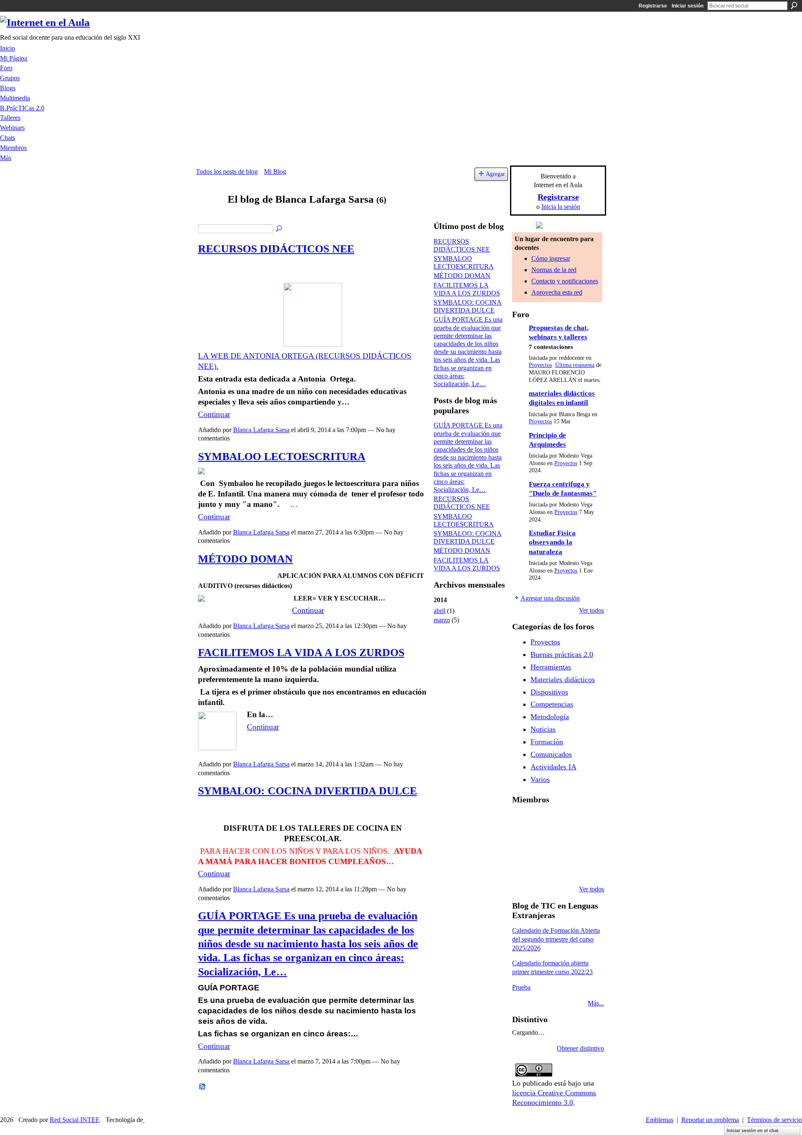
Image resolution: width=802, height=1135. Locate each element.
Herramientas (550, 667)
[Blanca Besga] (586, 844)
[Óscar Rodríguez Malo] (586, 822)
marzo (442, 619)
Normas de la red (553, 269)
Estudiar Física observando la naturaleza (552, 542)
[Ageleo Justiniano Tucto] (543, 822)
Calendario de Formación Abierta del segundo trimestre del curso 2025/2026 (556, 939)
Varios (540, 779)
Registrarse (653, 6)
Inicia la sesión (560, 206)
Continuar (214, 414)
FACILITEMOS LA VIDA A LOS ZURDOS (301, 652)
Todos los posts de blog (227, 171)
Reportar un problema (710, 1119)
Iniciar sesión (687, 6)
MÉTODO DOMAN (245, 559)
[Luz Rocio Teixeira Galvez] (522, 867)
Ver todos (591, 610)
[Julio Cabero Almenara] (565, 867)
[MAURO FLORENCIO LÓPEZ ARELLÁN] (522, 822)
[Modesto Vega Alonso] (522, 844)
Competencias (551, 704)
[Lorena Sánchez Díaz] (543, 844)
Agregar (495, 174)
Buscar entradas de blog (279, 229)
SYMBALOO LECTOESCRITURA (281, 456)
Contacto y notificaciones (564, 281)
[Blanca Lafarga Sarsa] (209, 215)
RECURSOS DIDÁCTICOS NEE (276, 249)
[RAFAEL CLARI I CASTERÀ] (565, 822)
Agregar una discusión (550, 598)
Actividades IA (553, 767)
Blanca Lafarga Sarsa (261, 429)
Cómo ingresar (550, 258)
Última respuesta (574, 365)
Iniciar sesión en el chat (753, 1130)
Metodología (549, 717)
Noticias (543, 729)
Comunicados (551, 754)
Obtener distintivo (580, 1048)
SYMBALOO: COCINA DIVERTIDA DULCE (307, 791)
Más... (596, 1003)
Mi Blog (275, 171)
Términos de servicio (774, 1119)
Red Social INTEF (74, 1119)
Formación (546, 742)
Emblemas (659, 1119)
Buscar (794, 5)
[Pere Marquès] (543, 867)
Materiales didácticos (562, 679)
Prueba (521, 987)
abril (439, 610)
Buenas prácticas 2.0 (561, 654)
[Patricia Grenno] (586, 867)
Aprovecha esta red (556, 292)
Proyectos (540, 365)
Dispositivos (549, 692)
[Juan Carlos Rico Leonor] (565, 844)
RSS (202, 1087)
